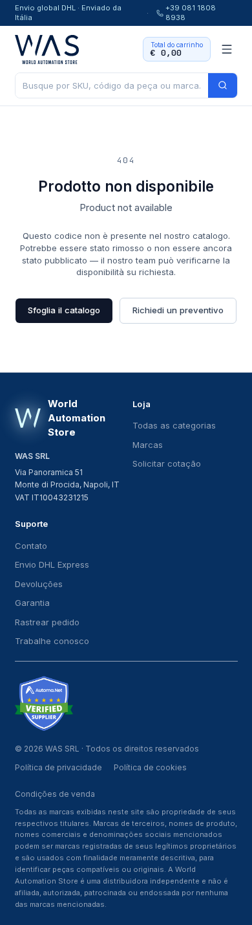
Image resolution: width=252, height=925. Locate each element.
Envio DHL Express (52, 564)
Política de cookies (150, 767)
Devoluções (39, 584)
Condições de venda (55, 794)
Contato (31, 546)
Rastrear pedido (47, 622)
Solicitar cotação (166, 463)
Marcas (147, 445)
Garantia (32, 602)
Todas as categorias (174, 425)
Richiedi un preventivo (178, 310)
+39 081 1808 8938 (190, 12)
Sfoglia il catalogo (64, 310)
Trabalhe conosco (52, 641)
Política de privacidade (58, 767)
